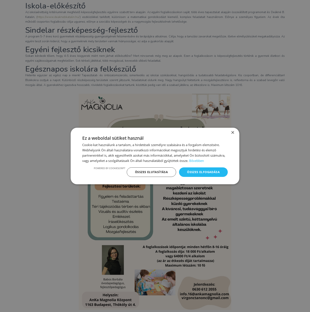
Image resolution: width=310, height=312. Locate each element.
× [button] (232, 132)
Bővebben (196, 161)
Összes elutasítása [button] (151, 172)
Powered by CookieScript (109, 168)
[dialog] (155, 156)
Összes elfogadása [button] (203, 172)
